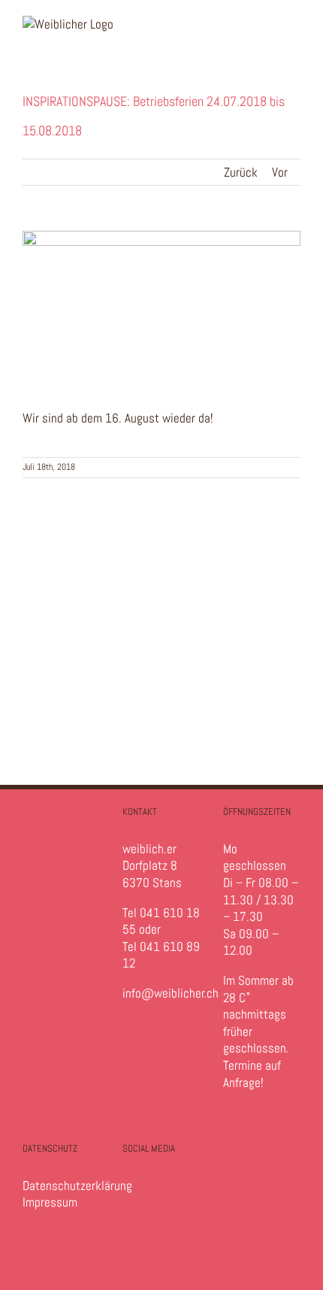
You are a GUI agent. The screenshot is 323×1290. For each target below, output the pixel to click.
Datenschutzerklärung (77, 1185)
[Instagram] (135, 1194)
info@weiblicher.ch (170, 993)
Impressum (50, 1202)
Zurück (241, 172)
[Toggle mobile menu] (294, 24)
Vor (280, 172)
